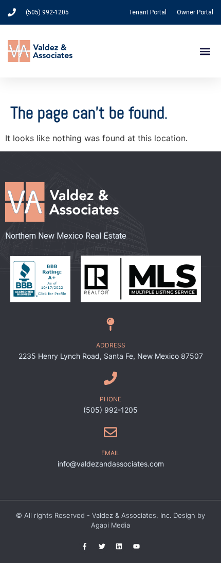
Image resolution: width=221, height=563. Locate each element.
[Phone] (110, 378)
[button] (204, 51)
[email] (110, 432)
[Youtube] (136, 546)
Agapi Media (110, 525)
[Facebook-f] (84, 546)
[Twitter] (102, 546)
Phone (110, 399)
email (110, 453)
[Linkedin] (119, 546)
